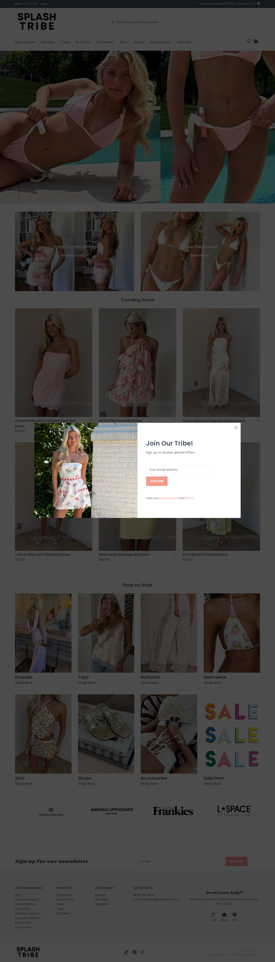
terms (189, 498)
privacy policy (168, 498)
